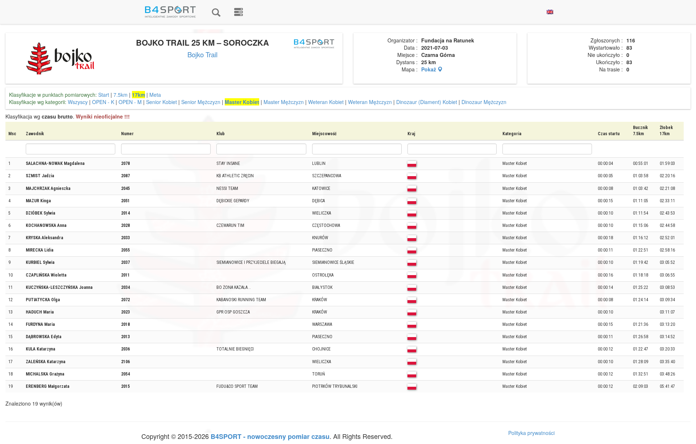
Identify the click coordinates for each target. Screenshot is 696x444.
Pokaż (429, 69)
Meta (155, 94)
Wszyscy (78, 101)
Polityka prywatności (531, 432)
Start (103, 94)
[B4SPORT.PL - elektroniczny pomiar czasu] (238, 12)
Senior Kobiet (161, 101)
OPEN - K (103, 101)
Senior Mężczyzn (200, 101)
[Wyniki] (216, 12)
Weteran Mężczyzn (370, 101)
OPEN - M (130, 101)
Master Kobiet (242, 101)
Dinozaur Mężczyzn (483, 101)
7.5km (120, 94)
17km (138, 94)
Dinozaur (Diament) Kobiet (426, 101)
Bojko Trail (202, 54)
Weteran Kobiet (326, 101)
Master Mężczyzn (284, 101)
